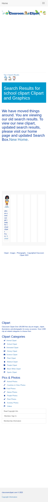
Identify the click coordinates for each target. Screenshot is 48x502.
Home (5, 3)
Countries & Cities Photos (16, 385)
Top (5, 75)
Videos (9, 406)
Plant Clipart (11, 358)
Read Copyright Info (11, 411)
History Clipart (12, 351)
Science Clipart (12, 355)
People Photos (12, 396)
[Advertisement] (24, 44)
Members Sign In (10, 416)
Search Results (13, 75)
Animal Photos (12, 381)
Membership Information (12, 421)
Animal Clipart (11, 340)
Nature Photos (12, 392)
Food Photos (11, 388)
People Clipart (12, 365)
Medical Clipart (12, 362)
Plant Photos (11, 399)
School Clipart (12, 344)
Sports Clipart (12, 372)
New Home (18, 139)
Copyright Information (9, 497)
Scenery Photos (12, 403)
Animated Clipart (12, 347)
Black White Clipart (14, 369)
